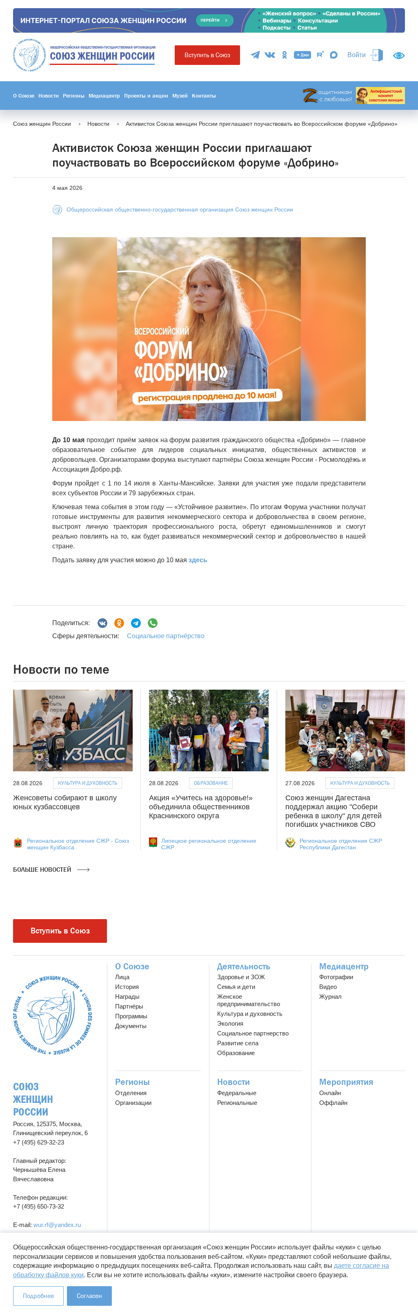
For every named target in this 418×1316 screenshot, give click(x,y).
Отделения (131, 1092)
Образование (211, 782)
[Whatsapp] (153, 623)
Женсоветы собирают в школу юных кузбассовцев (65, 802)
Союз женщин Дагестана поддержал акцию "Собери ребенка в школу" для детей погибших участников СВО (333, 811)
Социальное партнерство (253, 1033)
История (127, 986)
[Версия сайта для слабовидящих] (399, 55)
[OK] (284, 55)
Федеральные (236, 1092)
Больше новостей (43, 869)
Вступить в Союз (207, 55)
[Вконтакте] (102, 623)
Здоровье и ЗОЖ (241, 976)
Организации (133, 1102)
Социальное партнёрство (166, 635)
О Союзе (23, 95)
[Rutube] (320, 55)
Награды (127, 996)
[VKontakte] (270, 55)
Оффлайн (333, 1102)
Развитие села (237, 1043)
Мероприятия (346, 1082)
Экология (230, 1023)
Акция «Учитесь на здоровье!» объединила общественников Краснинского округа (201, 806)
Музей (180, 95)
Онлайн (330, 1092)
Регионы (73, 95)
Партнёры (129, 1006)
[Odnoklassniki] (119, 623)
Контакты (204, 95)
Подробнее (38, 1296)
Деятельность (243, 966)
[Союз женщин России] (52, 1015)
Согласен (89, 1296)
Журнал (330, 996)
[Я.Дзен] (302, 55)
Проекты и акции (146, 95)
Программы (131, 1016)
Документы (131, 1025)
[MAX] (334, 55)
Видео (328, 986)
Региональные (237, 1102)
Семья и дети (236, 986)
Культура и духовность (87, 782)
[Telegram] (255, 55)
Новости (48, 95)
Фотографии (336, 976)
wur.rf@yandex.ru (57, 1224)
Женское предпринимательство (248, 1000)
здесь (198, 560)
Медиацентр (104, 95)
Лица (122, 976)
